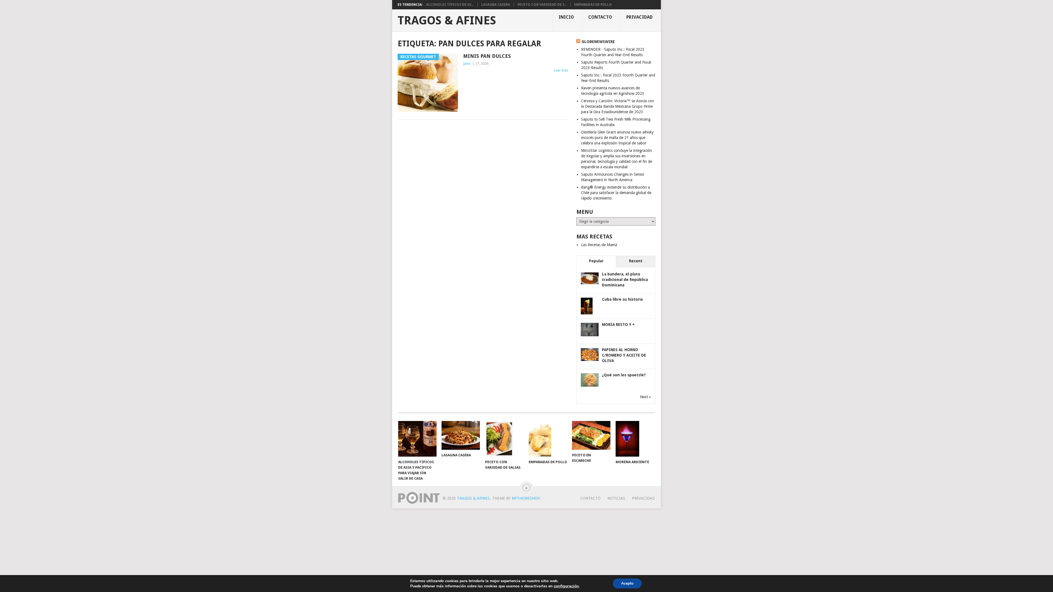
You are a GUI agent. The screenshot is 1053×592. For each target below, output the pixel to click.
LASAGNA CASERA (495, 5)
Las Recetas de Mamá (599, 245)
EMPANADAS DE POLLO (593, 5)
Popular (596, 261)
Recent (635, 261)
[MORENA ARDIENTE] (635, 439)
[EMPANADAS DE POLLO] (548, 439)
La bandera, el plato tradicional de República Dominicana (625, 279)
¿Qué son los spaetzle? (624, 375)
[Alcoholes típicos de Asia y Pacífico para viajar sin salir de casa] (417, 439)
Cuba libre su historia (622, 299)
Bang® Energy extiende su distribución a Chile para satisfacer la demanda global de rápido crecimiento (616, 192)
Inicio (566, 17)
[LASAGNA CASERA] (460, 435)
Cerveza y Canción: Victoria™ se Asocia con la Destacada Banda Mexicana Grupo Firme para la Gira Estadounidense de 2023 (617, 106)
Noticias (616, 498)
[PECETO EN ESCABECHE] (591, 435)
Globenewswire (598, 41)
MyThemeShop (526, 498)
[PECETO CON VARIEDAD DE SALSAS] (504, 439)
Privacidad (639, 17)
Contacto (600, 17)
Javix (467, 63)
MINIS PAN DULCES (487, 56)
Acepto (627, 583)
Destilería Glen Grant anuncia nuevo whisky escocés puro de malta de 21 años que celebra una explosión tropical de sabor (617, 137)
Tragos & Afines (447, 20)
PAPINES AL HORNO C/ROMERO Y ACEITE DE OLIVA (624, 355)
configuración (566, 586)
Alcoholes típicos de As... (450, 5)
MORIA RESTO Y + (618, 324)
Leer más (561, 70)
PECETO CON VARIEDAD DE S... (542, 5)
